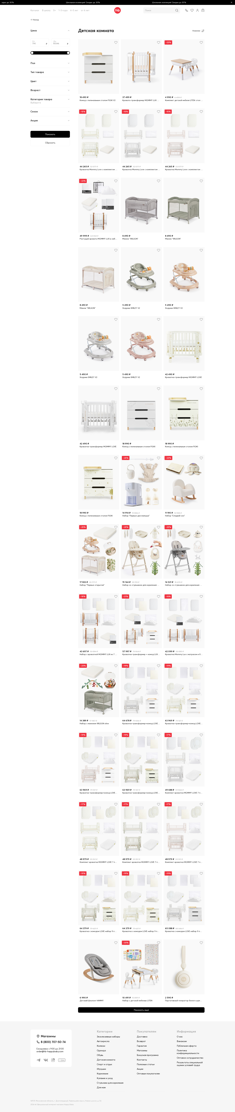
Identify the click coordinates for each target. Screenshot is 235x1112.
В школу (46, 10)
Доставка (142, 1036)
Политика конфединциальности (188, 1052)
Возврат (141, 1041)
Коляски (101, 1045)
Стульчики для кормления (110, 1082)
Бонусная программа (147, 1055)
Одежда (101, 1050)
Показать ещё (141, 1010)
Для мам (101, 1087)
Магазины (142, 1050)
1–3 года (63, 10)
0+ (54, 10)
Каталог (34, 10)
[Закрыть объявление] (231, 2)
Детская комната (106, 1059)
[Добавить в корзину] (115, 89)
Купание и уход (105, 1078)
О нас (180, 1036)
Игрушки (101, 1069)
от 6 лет (85, 10)
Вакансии (182, 1041)
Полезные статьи (145, 1064)
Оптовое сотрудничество (190, 1057)
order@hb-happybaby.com (49, 1051)
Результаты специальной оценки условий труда (190, 1063)
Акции (140, 1069)
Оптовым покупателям (148, 1073)
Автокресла (103, 1041)
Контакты (142, 1059)
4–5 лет (74, 10)
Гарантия (142, 1045)
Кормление (102, 1073)
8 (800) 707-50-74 (53, 1042)
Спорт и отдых (104, 1064)
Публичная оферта (186, 1045)
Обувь (100, 1055)
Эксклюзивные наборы (108, 1036)
